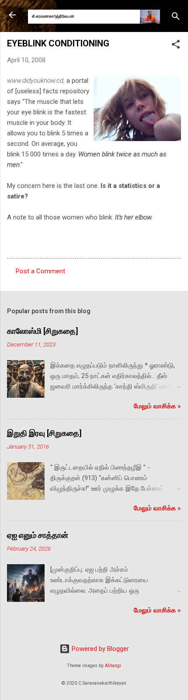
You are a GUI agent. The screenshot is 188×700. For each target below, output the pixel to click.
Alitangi (113, 665)
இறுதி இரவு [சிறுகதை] (44, 433)
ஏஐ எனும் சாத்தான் (37, 535)
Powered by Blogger (99, 649)
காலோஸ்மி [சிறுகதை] (42, 331)
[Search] (176, 17)
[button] (176, 46)
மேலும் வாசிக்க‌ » (157, 406)
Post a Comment (40, 271)
